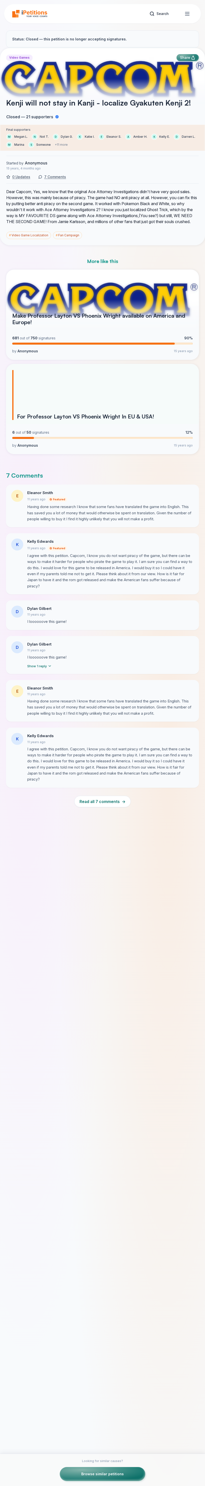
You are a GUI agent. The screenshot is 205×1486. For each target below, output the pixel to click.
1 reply (37, 666)
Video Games (19, 57)
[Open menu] (187, 13)
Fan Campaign (67, 235)
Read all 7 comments (103, 801)
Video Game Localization (28, 235)
